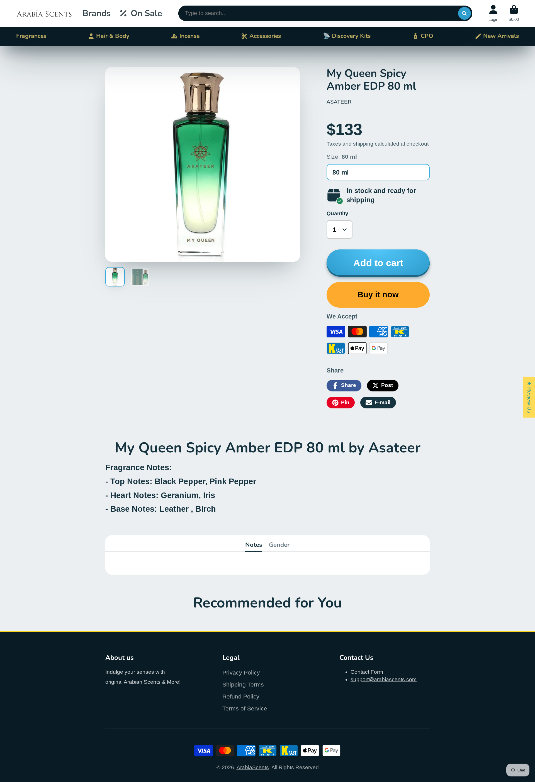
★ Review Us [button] (529, 397)
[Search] (464, 13)
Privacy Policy (241, 672)
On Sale (146, 13)
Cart (514, 13)
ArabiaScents (253, 767)
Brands (96, 13)
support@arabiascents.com (384, 679)
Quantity (337, 213)
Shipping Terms (243, 684)
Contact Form (367, 672)
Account (493, 13)
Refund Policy (240, 696)
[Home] (44, 13)
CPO (427, 36)
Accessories (265, 36)
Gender (279, 545)
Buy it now (378, 294)
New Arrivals (501, 36)
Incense (189, 36)
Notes (253, 545)
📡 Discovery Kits (347, 36)
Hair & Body (112, 36)
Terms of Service (244, 708)
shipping (363, 144)
